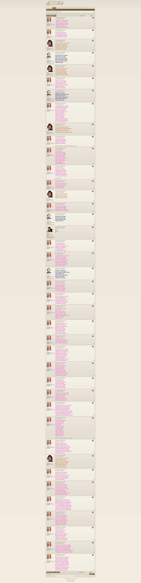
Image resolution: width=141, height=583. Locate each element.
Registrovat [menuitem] (93, 8)
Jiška (47, 22)
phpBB (67, 578)
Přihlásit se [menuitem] (91, 8)
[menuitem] (89, 8)
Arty (68, 579)
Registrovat (53, 9)
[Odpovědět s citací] (93, 18)
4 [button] (90, 15)
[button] (85, 15)
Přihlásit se (49, 9)
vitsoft (48, 58)
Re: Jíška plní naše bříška (61, 17)
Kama (58, 41)
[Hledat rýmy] (55, 3)
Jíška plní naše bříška (51, 14)
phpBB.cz (72, 580)
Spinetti (48, 232)
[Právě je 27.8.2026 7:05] (93, 12)
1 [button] (86, 15)
